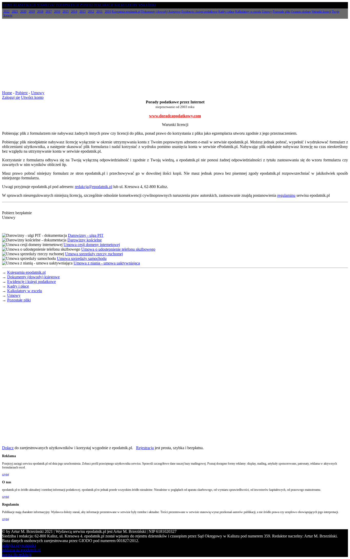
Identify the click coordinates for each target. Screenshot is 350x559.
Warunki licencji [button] (321, 11)
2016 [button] (57, 11)
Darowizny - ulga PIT (86, 235)
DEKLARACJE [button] (104, 5)
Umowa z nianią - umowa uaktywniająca (107, 263)
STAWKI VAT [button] (46, 5)
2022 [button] (6, 11)
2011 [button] (99, 11)
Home (7, 93)
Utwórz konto (32, 97)
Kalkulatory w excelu (24, 291)
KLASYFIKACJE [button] (24, 5)
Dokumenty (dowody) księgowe (33, 277)
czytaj (5, 474)
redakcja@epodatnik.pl (93, 186)
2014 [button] (74, 11)
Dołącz (8, 448)
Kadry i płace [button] (226, 11)
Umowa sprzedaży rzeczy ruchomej (94, 254)
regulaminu (286, 195)
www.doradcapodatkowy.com (175, 116)
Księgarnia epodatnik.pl (26, 272)
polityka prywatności (19, 545)
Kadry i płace (18, 286)
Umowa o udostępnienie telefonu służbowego (118, 249)
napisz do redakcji (16, 554)
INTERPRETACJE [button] (67, 5)
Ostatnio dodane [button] (301, 11)
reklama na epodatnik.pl (21, 550)
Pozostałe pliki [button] (281, 11)
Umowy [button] (267, 11)
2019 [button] (32, 11)
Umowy (37, 93)
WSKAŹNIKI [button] (147, 5)
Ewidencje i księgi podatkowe (31, 281)
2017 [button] (49, 11)
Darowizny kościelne (84, 240)
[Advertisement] (175, 55)
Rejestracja (145, 448)
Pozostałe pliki (19, 300)
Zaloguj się (11, 97)
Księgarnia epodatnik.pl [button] (126, 11)
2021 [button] (15, 11)
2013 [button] (82, 11)
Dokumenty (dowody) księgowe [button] (161, 11)
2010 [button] (108, 11)
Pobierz (21, 93)
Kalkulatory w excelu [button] (248, 11)
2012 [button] (91, 11)
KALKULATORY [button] (126, 5)
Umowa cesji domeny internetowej (92, 244)
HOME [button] (8, 5)
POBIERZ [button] (86, 5)
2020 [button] (23, 11)
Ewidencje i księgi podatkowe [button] (199, 11)
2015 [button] (66, 11)
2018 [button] (40, 11)
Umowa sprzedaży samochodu (82, 258)
